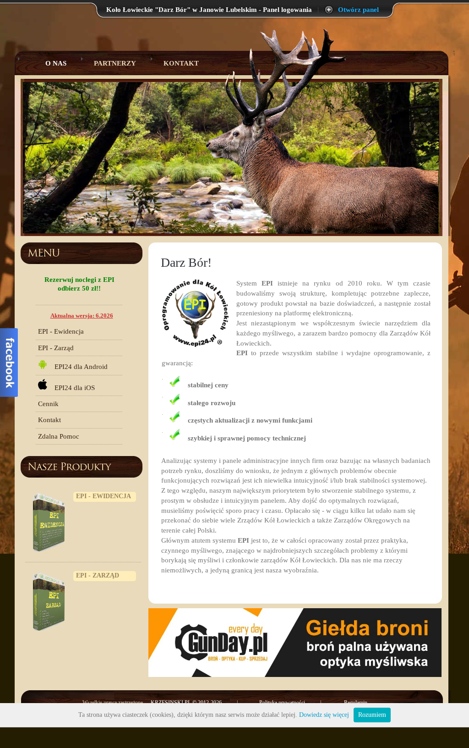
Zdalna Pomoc (58, 436)
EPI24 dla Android (77, 366)
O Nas (48, 63)
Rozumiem (372, 714)
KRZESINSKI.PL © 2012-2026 (187, 702)
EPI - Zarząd (56, 348)
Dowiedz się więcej (324, 714)
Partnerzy (115, 63)
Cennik (48, 403)
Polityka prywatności (282, 702)
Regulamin (355, 702)
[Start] (158, 169)
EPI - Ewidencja (61, 331)
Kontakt (181, 63)
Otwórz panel (358, 9)
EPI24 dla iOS (71, 387)
